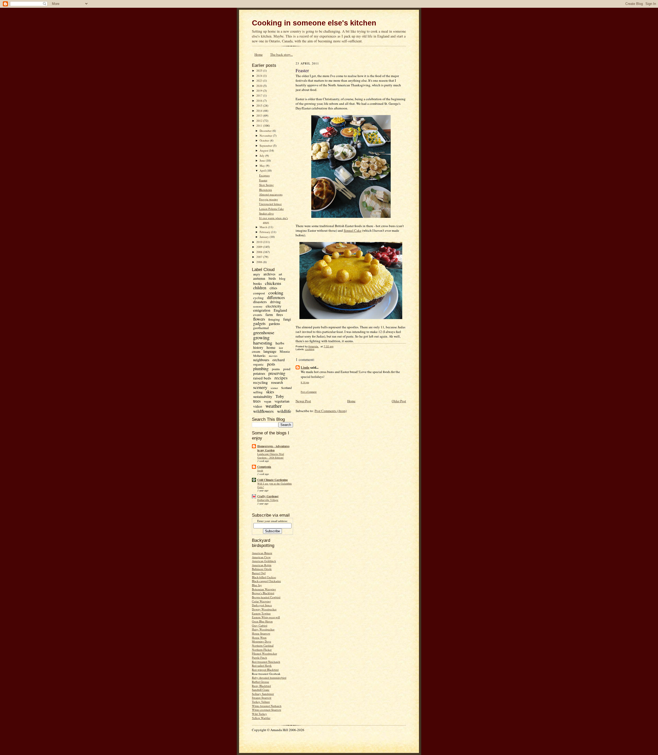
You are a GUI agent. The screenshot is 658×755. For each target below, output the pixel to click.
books (257, 283)
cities (273, 287)
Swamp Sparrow (261, 698)
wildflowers (263, 411)
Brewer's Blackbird (263, 593)
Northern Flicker (262, 649)
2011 (259, 125)
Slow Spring (266, 185)
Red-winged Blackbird (265, 670)
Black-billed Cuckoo (264, 577)
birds (272, 278)
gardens (274, 323)
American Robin (261, 565)
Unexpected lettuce (270, 204)
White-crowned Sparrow (266, 710)
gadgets (259, 323)
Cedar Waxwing (261, 601)
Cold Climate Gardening (272, 480)
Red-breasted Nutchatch (266, 662)
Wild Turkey (259, 714)
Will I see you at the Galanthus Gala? (274, 485)
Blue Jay (257, 585)
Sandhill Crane (260, 690)
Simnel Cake (352, 230)
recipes (281, 378)
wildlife (284, 411)
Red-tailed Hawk (262, 665)
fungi (287, 319)
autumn (259, 278)
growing (261, 337)
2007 (259, 257)
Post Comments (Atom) (331, 410)
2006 (259, 262)
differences (276, 297)
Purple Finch (259, 657)
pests (271, 364)
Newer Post (303, 401)
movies (273, 356)
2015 (259, 105)
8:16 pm (305, 382)
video (257, 406)
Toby (280, 396)
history (258, 347)
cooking (275, 293)
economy (257, 306)
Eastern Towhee (261, 613)
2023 (259, 80)
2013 (259, 115)
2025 (259, 70)
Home (258, 54)
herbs (280, 343)
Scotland (286, 388)
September (266, 145)
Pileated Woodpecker (264, 653)
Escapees (264, 175)
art (280, 274)
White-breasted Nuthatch (266, 706)
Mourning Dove (261, 641)
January (265, 237)
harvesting (262, 343)
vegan (267, 401)
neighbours (261, 359)
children (259, 287)
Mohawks (259, 355)
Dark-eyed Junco (262, 605)
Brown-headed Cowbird (266, 597)
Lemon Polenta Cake (271, 209)
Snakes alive (266, 213)
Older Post (399, 401)
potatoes (259, 373)
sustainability (262, 396)
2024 (259, 76)
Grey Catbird (259, 625)
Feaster (263, 180)
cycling (258, 297)
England (280, 310)
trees (257, 401)
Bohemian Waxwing (264, 589)
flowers (259, 319)
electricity (273, 306)
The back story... (281, 54)
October (265, 140)
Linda (305, 367)
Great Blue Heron (262, 621)
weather (274, 405)
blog (282, 278)
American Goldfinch (264, 561)
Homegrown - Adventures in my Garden (273, 448)
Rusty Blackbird (261, 686)
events (257, 314)
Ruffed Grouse (260, 682)
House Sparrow (261, 633)
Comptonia (264, 467)
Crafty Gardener (268, 496)
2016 (259, 100)
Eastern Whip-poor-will (266, 617)
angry (256, 274)
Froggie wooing (268, 199)
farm (269, 314)
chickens (273, 283)
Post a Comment (309, 392)
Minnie (285, 351)
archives (269, 274)
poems (276, 369)
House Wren (259, 637)
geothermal (261, 327)
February (265, 232)
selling (258, 392)
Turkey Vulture (261, 702)
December (266, 131)
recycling (260, 382)
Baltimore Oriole (262, 569)
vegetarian (282, 401)
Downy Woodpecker (264, 609)
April (263, 170)
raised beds (262, 377)
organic (258, 364)
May (263, 165)
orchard (278, 359)
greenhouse (263, 332)
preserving (276, 373)
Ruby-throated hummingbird (269, 677)
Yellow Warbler (261, 718)
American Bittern (262, 553)
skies (270, 391)
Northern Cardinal (262, 645)
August (264, 150)
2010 (259, 242)
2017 (259, 95)
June (263, 160)
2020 (259, 86)
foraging (274, 319)
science (274, 388)
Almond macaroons (270, 194)
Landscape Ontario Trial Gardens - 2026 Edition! (270, 455)
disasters (260, 301)
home (271, 347)
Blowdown (265, 190)
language (269, 351)
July (262, 155)
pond (286, 369)
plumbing (261, 368)
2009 (259, 247)
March (264, 227)
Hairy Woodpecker (263, 629)
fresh (260, 470)
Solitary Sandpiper (263, 694)
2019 (259, 90)
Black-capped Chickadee (266, 581)
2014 (259, 111)
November (266, 135)
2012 (259, 121)
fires (279, 314)
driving (275, 301)
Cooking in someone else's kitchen (314, 23)
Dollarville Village (267, 500)
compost (259, 293)
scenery (260, 387)
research (277, 382)
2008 (259, 252)
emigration (261, 310)
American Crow (261, 557)
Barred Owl (259, 573)
